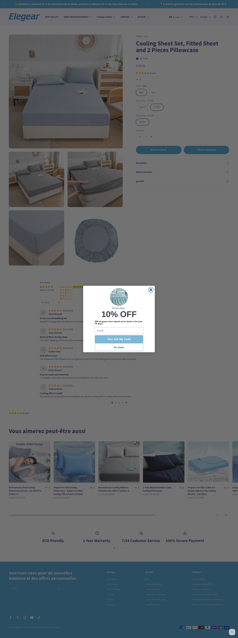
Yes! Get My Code (119, 339)
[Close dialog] (150, 289)
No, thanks (119, 347)
